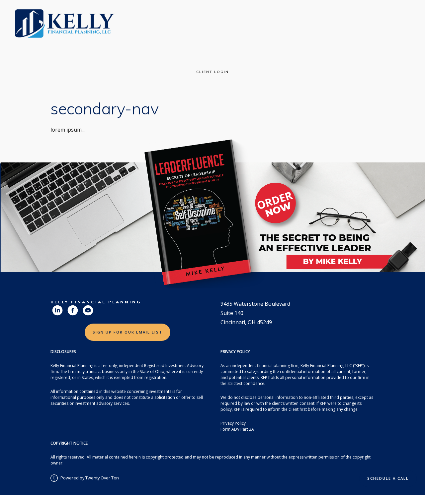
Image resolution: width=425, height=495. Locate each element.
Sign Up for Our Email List (127, 332)
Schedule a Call (388, 478)
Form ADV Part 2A (237, 429)
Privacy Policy (233, 423)
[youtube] (88, 310)
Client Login (212, 72)
